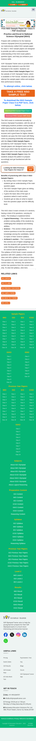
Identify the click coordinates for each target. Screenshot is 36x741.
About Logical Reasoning (18, 485)
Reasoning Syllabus (18, 543)
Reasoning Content (18, 514)
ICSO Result (18, 601)
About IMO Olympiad (18, 468)
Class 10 (4, 347)
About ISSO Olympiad (18, 481)
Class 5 (4, 333)
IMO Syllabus (18, 527)
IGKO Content (18, 507)
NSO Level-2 (6, 303)
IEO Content (18, 501)
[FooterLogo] (15, 618)
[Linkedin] (24, 634)
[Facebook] (5, 634)
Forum (22, 670)
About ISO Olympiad (18, 465)
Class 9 (4, 344)
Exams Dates (7, 662)
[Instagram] (18, 634)
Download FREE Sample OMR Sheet (18, 116)
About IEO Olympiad (18, 471)
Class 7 (4, 339)
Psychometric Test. (26, 658)
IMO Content (18, 497)
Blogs (22, 666)
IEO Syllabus (18, 530)
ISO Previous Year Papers (18, 553)
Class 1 (4, 321)
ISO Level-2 (18, 579)
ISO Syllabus (18, 523)
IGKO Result (18, 605)
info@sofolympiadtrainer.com (15, 698)
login (13, 4)
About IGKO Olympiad (18, 478)
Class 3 (4, 327)
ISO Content (18, 494)
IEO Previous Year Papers (18, 559)
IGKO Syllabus (18, 537)
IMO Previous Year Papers (18, 556)
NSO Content (6, 278)
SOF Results (7, 666)
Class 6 (4, 336)
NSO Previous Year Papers (11, 288)
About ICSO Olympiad (18, 475)
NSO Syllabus (6, 283)
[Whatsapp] (5, 640)
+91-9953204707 (18, 2)
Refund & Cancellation (27, 718)
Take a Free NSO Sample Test (18, 93)
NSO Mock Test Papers (9, 298)
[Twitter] (12, 634)
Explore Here (31, 168)
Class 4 (4, 330)
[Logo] (9, 10)
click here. (24, 268)
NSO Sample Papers (8, 293)
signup (23, 4)
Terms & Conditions (7, 718)
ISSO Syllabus (18, 540)
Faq (21, 662)
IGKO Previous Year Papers (18, 566)
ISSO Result (18, 608)
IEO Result (18, 598)
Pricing (5, 658)
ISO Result (18, 595)
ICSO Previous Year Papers (18, 563)
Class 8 (4, 341)
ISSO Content (18, 511)
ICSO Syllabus (18, 533)
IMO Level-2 (18, 575)
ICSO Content (18, 504)
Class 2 (4, 324)
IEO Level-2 (18, 582)
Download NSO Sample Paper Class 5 (18, 111)
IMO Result (18, 591)
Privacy (16, 718)
